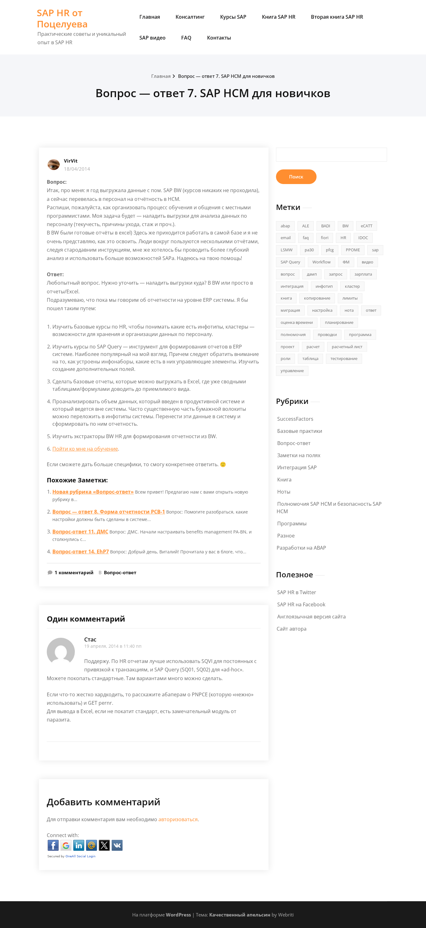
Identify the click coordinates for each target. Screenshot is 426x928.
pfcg (330, 250)
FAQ (186, 37)
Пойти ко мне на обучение (85, 448)
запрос (335, 274)
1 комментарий (74, 572)
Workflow (321, 262)
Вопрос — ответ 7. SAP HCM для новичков (226, 76)
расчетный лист (347, 346)
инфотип (324, 286)
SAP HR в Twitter (296, 592)
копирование (317, 298)
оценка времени (297, 322)
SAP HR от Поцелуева (62, 18)
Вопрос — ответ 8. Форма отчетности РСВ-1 (108, 511)
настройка (322, 310)
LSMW (287, 250)
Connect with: (63, 835)
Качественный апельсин (239, 914)
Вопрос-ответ (120, 572)
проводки (327, 334)
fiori (324, 237)
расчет (313, 346)
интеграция (292, 286)
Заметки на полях (298, 455)
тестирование (344, 358)
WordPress (178, 914)
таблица (310, 358)
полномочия (293, 334)
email (286, 237)
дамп (312, 274)
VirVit (71, 161)
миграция (290, 310)
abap (285, 226)
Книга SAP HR (278, 16)
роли (285, 358)
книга (286, 298)
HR (343, 237)
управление (292, 370)
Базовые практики (299, 431)
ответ (371, 310)
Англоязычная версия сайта (311, 616)
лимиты (350, 298)
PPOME (353, 250)
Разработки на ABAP (301, 547)
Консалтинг (190, 16)
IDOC (363, 237)
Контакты (219, 37)
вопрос (288, 274)
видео (367, 262)
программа (360, 334)
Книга (284, 479)
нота (349, 310)
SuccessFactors (295, 418)
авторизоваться (178, 819)
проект (287, 346)
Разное (286, 535)
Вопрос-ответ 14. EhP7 (80, 551)
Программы (292, 523)
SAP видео (152, 37)
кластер (352, 286)
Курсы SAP (233, 16)
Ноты (283, 491)
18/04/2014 (77, 169)
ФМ (346, 262)
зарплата (363, 274)
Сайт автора (292, 628)
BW (345, 226)
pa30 (309, 250)
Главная (149, 16)
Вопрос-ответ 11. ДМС (80, 531)
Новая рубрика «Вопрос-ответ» (93, 491)
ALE (305, 226)
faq (306, 237)
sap (375, 250)
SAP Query (290, 262)
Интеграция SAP (297, 467)
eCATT (366, 226)
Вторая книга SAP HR (337, 16)
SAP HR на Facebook (301, 604)
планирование (339, 322)
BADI (325, 226)
